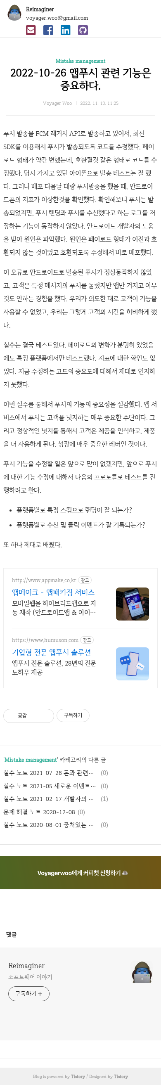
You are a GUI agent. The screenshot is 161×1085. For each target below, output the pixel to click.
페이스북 (60, 905)
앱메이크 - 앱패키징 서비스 (53, 592)
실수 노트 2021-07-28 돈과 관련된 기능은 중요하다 (50, 773)
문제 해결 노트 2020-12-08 (39, 812)
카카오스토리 (80, 905)
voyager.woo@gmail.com (57, 17)
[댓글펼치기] (20, 934)
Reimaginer (40, 9)
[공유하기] (34, 716)
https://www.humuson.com (45, 640)
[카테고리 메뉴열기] (146, 12)
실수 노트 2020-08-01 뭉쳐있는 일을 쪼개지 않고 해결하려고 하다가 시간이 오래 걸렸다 (50, 825)
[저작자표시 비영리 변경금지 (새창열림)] (101, 715)
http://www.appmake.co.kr (44, 580)
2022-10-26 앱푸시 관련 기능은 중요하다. (80, 79)
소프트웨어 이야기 (30, 977)
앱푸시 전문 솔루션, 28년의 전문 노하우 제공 (54, 668)
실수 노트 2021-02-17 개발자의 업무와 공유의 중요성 (50, 799)
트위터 (100, 905)
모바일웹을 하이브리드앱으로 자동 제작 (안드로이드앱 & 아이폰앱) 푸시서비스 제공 (54, 608)
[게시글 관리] (45, 716)
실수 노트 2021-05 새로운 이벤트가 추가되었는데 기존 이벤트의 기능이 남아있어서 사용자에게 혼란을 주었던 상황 (50, 786)
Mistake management (81, 60)
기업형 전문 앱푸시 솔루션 (51, 652)
